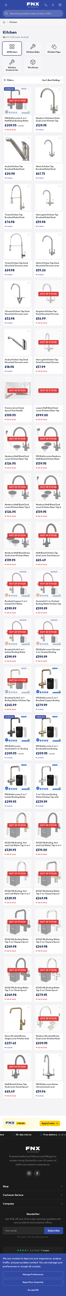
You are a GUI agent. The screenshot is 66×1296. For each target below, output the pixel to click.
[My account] (53, 5)
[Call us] (46, 5)
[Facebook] (37, 1173)
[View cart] (60, 5)
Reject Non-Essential (33, 1282)
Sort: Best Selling (51, 80)
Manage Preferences (33, 1274)
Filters (10, 80)
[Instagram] (29, 1173)
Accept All (33, 1290)
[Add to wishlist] (28, 89)
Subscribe (54, 1230)
